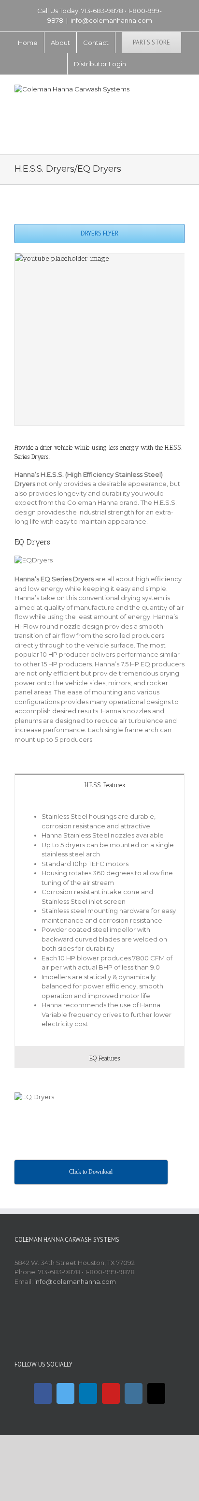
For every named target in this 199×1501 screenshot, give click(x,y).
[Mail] (156, 1393)
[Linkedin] (88, 1393)
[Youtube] (111, 1393)
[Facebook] (43, 1393)
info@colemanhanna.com (111, 20)
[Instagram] (133, 1393)
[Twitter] (65, 1393)
